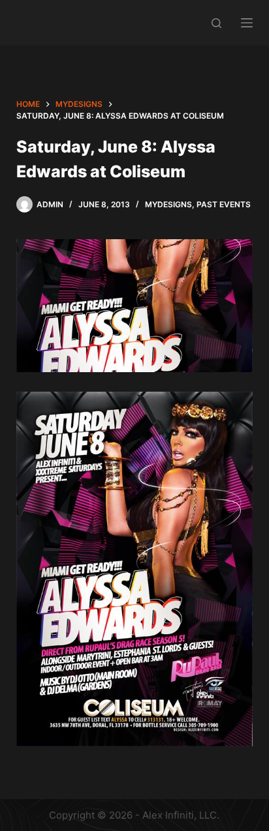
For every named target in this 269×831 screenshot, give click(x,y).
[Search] (216, 23)
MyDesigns (168, 204)
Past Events (224, 204)
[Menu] (247, 23)
